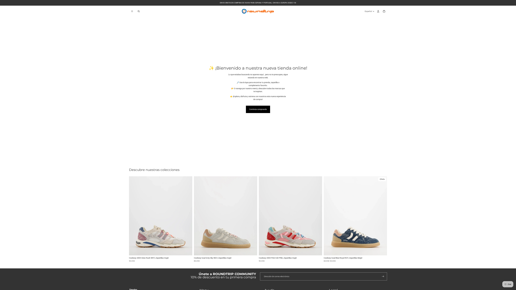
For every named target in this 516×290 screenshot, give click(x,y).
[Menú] (132, 11)
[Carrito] (384, 11)
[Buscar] (139, 11)
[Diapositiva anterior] (133, 216)
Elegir (190, 251)
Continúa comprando (258, 109)
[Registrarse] (383, 276)
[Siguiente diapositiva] (188, 216)
